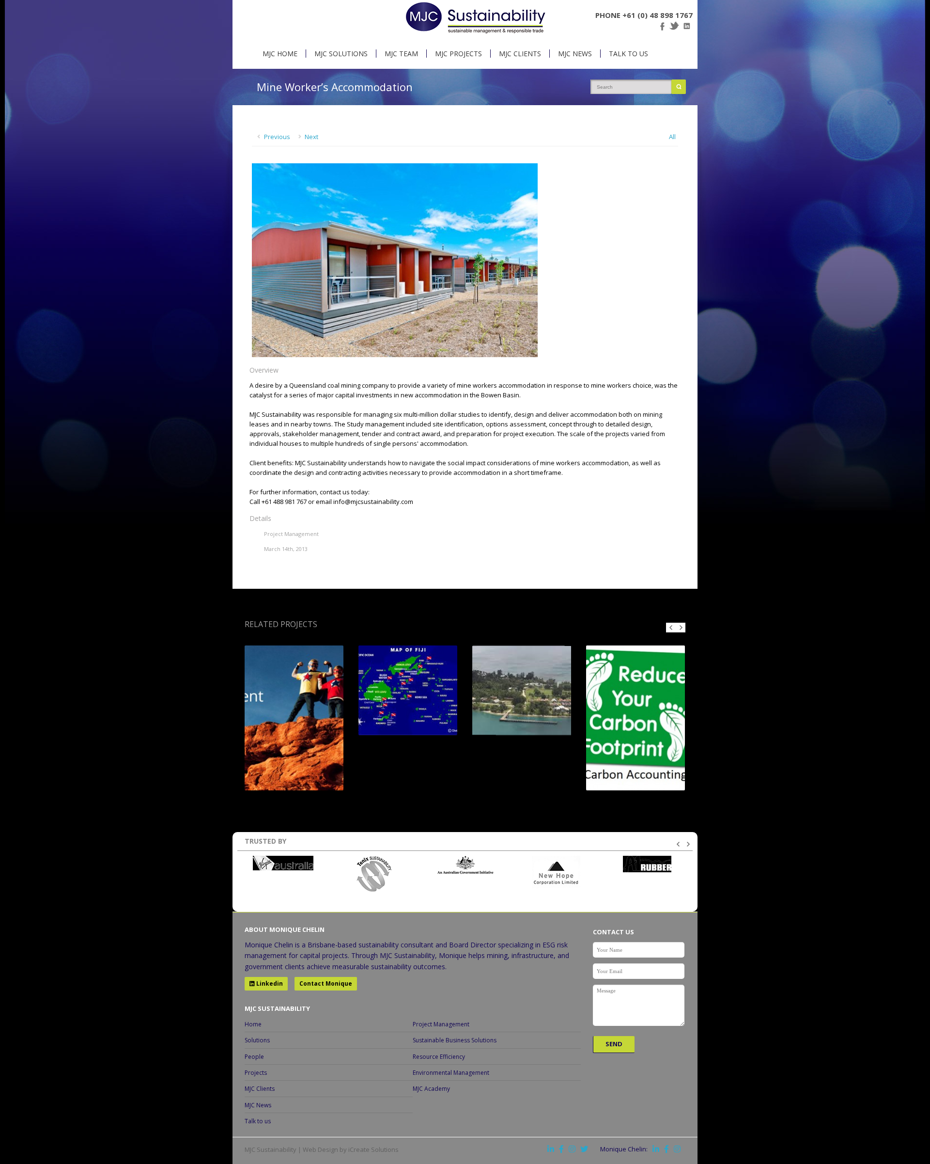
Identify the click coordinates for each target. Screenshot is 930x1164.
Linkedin (269, 983)
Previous (277, 136)
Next (311, 136)
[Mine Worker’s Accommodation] (395, 354)
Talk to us (258, 1121)
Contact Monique (325, 983)
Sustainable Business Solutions (454, 1040)
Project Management (441, 1024)
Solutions (257, 1040)
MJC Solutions (341, 53)
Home (253, 1024)
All (672, 136)
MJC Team (401, 53)
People (254, 1057)
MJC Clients (520, 53)
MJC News (575, 53)
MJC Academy (431, 1089)
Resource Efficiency (439, 1057)
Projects (256, 1073)
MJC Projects (458, 53)
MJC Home (280, 53)
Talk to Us (628, 53)
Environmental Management (451, 1073)
